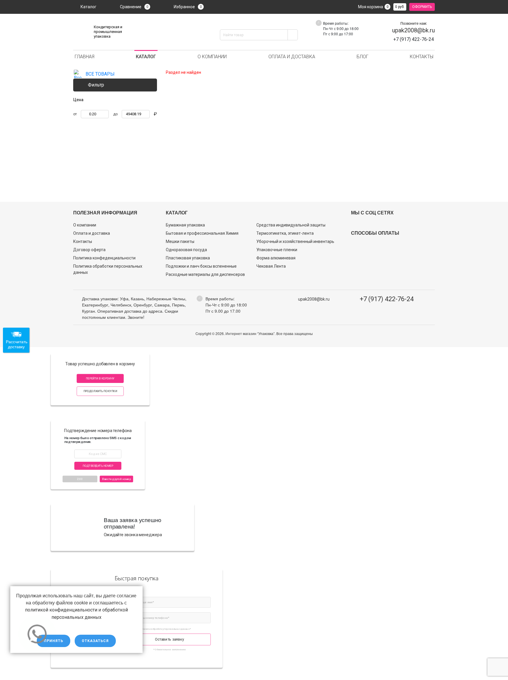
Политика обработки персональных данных (107, 269)
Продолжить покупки (100, 391)
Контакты (421, 56)
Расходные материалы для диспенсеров (205, 274)
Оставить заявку (169, 639)
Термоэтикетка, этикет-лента (285, 233)
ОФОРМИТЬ (422, 7)
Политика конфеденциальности (104, 258)
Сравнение (134, 6)
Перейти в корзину (100, 378)
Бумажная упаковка (185, 225)
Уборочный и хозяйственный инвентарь (295, 241)
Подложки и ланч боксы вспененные (201, 266)
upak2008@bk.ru (413, 30)
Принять (53, 641)
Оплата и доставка (291, 56)
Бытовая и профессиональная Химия (202, 233)
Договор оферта (89, 249)
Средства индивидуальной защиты (290, 225)
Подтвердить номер (98, 465)
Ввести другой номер (116, 478)
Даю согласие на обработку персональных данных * (162, 628)
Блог (362, 56)
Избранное (188, 6)
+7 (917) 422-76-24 (387, 299)
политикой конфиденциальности (61, 610)
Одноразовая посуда (186, 249)
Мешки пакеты (180, 241)
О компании (212, 56)
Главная (84, 56)
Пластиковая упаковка (188, 258)
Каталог (88, 6)
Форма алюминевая (275, 258)
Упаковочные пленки (276, 249)
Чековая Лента (271, 266)
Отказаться (95, 641)
